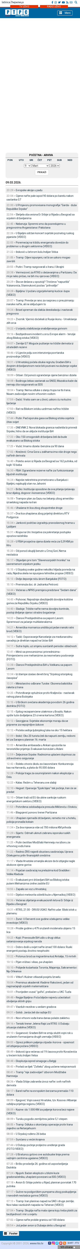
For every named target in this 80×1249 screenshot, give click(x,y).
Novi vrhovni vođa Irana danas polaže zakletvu (43, 1018)
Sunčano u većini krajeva (30, 1139)
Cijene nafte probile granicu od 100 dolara (40, 1219)
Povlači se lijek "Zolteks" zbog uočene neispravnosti (46, 1066)
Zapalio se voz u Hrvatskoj (31, 889)
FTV (77, 1243)
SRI (31, 160)
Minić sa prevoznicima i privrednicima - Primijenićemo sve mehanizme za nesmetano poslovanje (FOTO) (40, 655)
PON (10, 160)
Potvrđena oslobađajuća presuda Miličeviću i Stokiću (46, 806)
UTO (21, 160)
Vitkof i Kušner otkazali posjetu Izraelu (38, 976)
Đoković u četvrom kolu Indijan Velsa (37, 251)
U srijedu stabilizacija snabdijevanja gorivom (41, 328)
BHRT (70, 1243)
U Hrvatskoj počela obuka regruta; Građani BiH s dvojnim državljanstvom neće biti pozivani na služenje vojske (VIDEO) (42, 366)
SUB (59, 160)
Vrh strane (66, 1247)
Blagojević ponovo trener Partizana (36, 812)
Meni (67, 13)
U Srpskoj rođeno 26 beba (31, 1133)
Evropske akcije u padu (29, 190)
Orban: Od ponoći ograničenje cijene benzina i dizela (46, 375)
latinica (6, 2)
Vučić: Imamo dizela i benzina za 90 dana (40, 446)
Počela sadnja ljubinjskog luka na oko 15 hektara (44, 730)
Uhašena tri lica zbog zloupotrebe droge (39, 507)
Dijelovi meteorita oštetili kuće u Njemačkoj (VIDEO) (45, 894)
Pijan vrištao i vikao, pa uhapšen (34, 961)
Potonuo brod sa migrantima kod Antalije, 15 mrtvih (46, 956)
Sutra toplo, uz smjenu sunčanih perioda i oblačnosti (46, 646)
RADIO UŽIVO (54, 6)
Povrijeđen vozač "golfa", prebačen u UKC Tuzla (43, 991)
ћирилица (18, 2)
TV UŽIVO (24, 6)
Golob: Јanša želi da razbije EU (33, 1012)
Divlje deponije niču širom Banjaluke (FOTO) (41, 578)
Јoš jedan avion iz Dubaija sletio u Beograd (40, 1225)
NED (70, 160)
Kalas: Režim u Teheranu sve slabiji (36, 782)
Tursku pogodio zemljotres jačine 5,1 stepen (41, 1118)
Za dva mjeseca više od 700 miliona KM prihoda (43, 827)
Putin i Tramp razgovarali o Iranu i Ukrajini (40, 266)
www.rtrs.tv (36, 1243)
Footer (13, 1233)
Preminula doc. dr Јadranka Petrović (37, 584)
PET (49, 160)
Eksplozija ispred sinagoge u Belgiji (36, 1061)
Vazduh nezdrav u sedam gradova (36, 1006)
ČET (40, 160)
